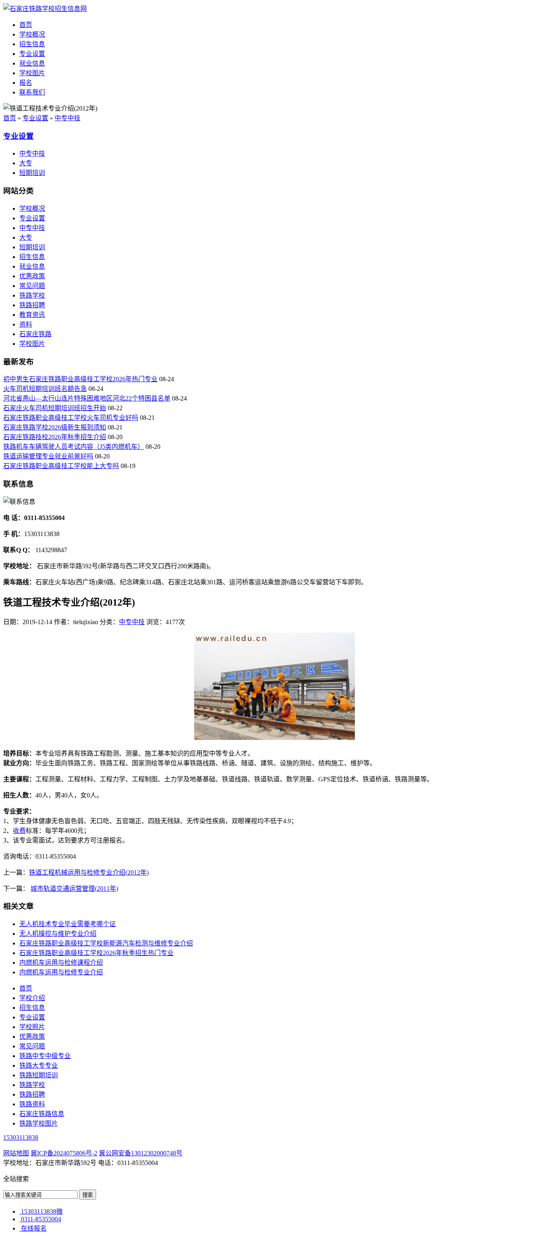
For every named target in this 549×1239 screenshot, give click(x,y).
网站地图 (16, 1153)
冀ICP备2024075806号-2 (64, 1153)
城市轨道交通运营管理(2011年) (74, 888)
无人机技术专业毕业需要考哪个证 (67, 924)
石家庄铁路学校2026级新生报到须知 (54, 427)
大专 (25, 163)
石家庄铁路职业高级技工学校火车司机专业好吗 (70, 417)
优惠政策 (32, 276)
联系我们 (32, 92)
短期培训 (32, 172)
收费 (19, 830)
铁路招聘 (32, 305)
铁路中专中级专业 (45, 1055)
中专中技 (67, 118)
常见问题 (32, 285)
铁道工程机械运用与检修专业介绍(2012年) (89, 872)
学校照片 (32, 1026)
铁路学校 (32, 295)
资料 (25, 324)
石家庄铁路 (35, 334)
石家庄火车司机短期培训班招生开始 (54, 408)
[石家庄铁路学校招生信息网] (45, 8)
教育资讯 (32, 314)
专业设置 (32, 53)
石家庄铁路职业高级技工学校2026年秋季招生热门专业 (96, 952)
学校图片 (32, 73)
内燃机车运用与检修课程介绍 (61, 962)
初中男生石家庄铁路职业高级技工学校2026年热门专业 (80, 379)
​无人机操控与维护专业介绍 (57, 933)
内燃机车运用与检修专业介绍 (61, 972)
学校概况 (32, 34)
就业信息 (32, 63)
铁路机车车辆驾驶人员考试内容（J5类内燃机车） (73, 446)
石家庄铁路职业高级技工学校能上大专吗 (61, 465)
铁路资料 (32, 1104)
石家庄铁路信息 (41, 1113)
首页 (25, 24)
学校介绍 (32, 997)
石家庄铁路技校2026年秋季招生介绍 (54, 437)
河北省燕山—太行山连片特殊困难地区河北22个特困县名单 (86, 398)
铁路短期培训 (38, 1075)
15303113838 (20, 1137)
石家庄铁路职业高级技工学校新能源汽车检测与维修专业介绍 (106, 943)
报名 (25, 82)
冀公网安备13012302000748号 (140, 1153)
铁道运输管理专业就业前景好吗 (48, 456)
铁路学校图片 (38, 1123)
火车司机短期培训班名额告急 (45, 388)
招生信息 (32, 44)
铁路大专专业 (38, 1065)
